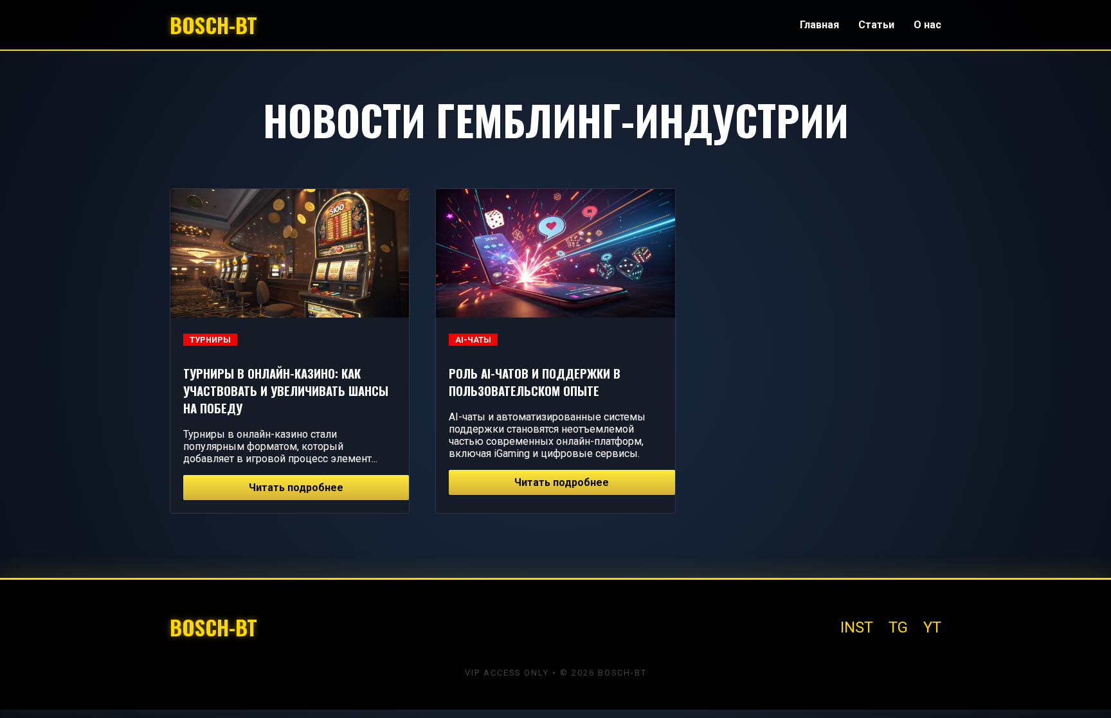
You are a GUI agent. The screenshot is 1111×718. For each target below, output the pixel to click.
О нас (927, 25)
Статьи (876, 25)
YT (932, 627)
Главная (819, 25)
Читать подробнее (296, 487)
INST (856, 627)
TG (898, 627)
